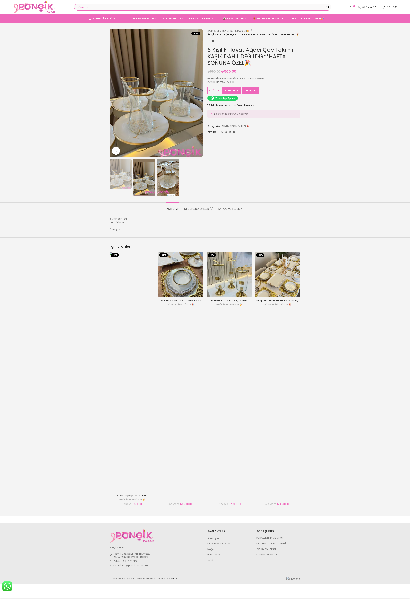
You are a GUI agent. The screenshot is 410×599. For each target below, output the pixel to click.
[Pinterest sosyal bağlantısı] (226, 132)
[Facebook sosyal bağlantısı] (218, 132)
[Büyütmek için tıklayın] (116, 151)
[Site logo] (34, 7)
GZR (174, 578)
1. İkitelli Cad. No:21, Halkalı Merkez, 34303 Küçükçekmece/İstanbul (131, 555)
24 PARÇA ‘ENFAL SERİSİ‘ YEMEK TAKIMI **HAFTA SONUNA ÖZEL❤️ (181, 302)
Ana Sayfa (213, 31)
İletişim (211, 560)
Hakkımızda (213, 554)
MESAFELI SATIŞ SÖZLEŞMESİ (271, 543)
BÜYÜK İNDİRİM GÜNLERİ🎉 (236, 31)
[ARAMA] (327, 7)
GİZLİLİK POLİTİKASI (266, 549)
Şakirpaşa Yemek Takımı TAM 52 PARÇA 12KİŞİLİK (278, 302)
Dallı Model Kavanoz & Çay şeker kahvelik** (229, 302)
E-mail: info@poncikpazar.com (130, 565)
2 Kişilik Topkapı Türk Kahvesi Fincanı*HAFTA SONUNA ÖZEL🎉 (132, 497)
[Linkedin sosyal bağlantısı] (230, 132)
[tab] (172, 207)
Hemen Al (251, 90)
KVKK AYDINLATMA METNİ (269, 538)
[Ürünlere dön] (213, 41)
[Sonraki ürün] (217, 41)
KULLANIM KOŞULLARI (267, 554)
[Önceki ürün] (209, 41)
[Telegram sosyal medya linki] (234, 132)
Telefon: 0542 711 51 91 (125, 561)
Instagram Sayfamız (218, 543)
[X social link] (222, 132)
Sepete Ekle (231, 90)
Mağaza (211, 549)
